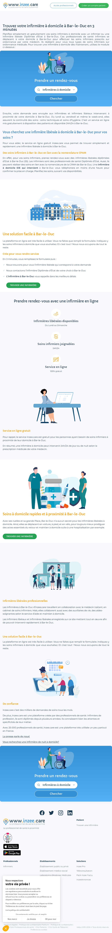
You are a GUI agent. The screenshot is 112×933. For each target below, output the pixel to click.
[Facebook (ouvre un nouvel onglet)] (42, 812)
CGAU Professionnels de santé (21, 927)
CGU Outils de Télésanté (58, 927)
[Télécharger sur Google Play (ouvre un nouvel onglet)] (37, 852)
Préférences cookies (39, 930)
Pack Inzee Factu (84, 875)
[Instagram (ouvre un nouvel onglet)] (60, 812)
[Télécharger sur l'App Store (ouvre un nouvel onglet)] (37, 846)
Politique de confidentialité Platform (34, 925)
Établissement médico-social (53, 871)
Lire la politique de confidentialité (17, 910)
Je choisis (31, 919)
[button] (5, 928)
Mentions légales (11, 925)
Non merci (12, 919)
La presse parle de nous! (16, 736)
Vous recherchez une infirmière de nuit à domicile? (31, 742)
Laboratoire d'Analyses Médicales (55, 875)
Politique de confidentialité (62, 925)
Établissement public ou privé (54, 866)
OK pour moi (50, 919)
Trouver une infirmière (87, 825)
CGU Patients (41, 927)
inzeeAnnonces (83, 879)
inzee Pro (80, 866)
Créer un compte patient (93, 5)
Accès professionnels (63, 5)
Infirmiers (8, 866)
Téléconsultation (84, 871)
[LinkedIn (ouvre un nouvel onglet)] (69, 812)
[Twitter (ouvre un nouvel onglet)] (51, 812)
